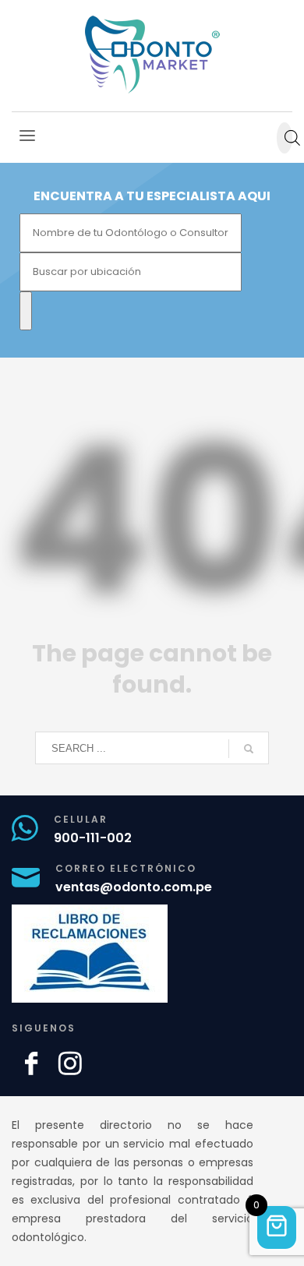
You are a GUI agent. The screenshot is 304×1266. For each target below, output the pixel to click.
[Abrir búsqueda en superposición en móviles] (284, 137)
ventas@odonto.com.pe (133, 887)
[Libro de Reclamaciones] (97, 954)
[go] (248, 748)
